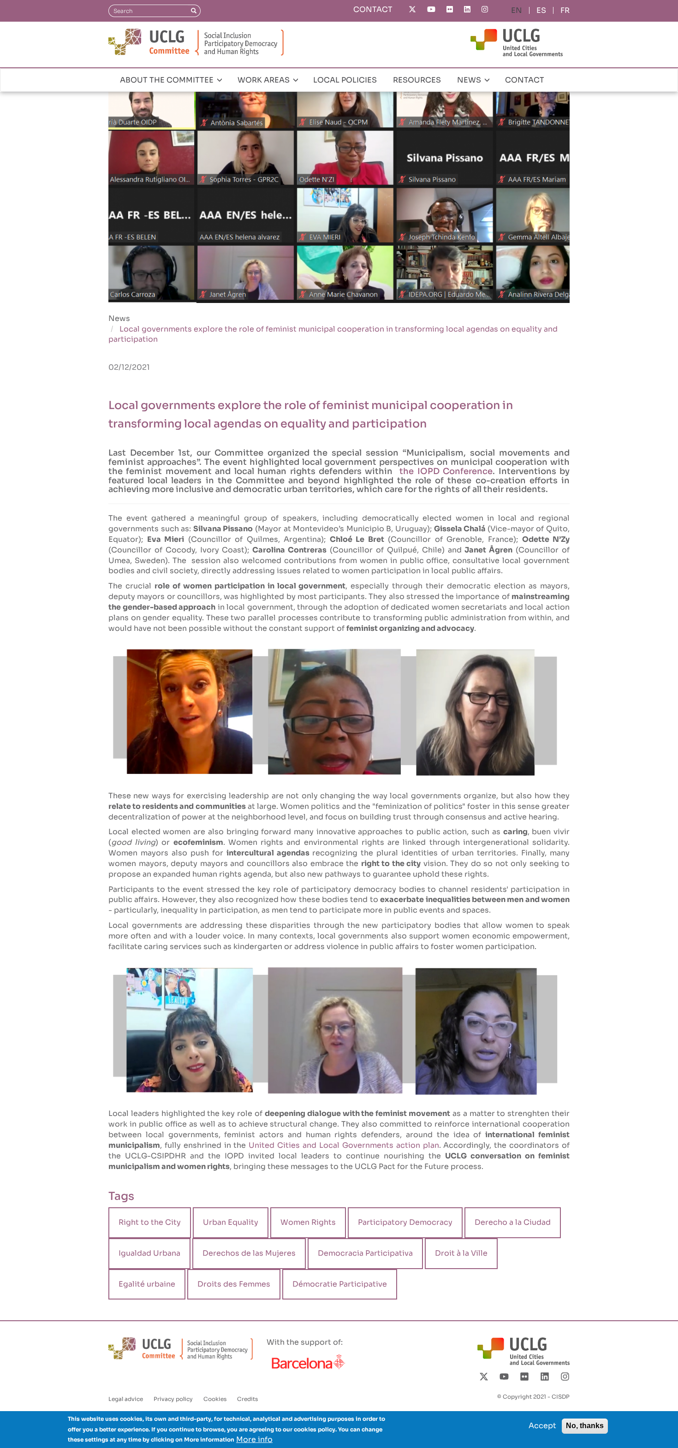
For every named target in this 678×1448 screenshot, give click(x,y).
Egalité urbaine (147, 1284)
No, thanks (585, 1426)
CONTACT (373, 9)
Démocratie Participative (339, 1284)
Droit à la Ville (461, 1253)
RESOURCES (417, 80)
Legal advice (125, 1398)
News (119, 318)
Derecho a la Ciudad (513, 1222)
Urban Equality (230, 1222)
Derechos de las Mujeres (249, 1253)
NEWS (470, 80)
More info (254, 1439)
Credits (247, 1398)
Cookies (214, 1398)
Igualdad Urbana (149, 1253)
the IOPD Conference (444, 471)
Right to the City (150, 1222)
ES (541, 10)
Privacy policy (173, 1398)
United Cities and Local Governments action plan (342, 1145)
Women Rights (308, 1222)
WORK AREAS (264, 80)
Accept (542, 1425)
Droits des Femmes (233, 1284)
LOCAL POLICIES (345, 80)
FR (565, 10)
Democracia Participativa (365, 1253)
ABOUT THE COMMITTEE (167, 80)
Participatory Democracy (405, 1222)
